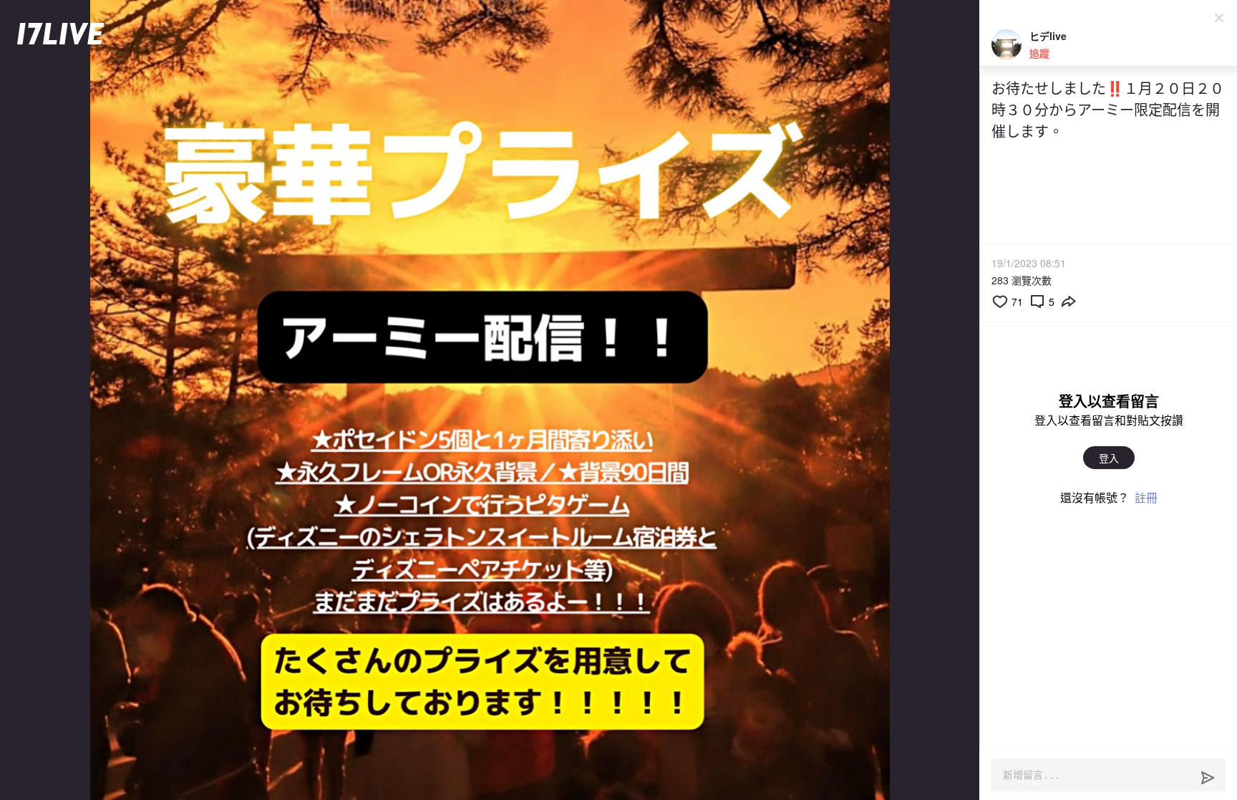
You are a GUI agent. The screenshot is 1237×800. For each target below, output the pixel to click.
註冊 (1146, 497)
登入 (1109, 457)
